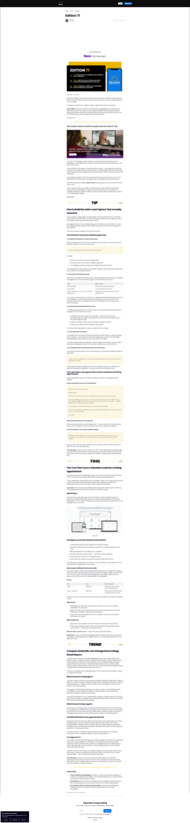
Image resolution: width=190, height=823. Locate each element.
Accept (6, 819)
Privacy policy (10, 815)
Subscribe (107, 811)
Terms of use (19, 815)
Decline (24, 819)
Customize (14, 819)
